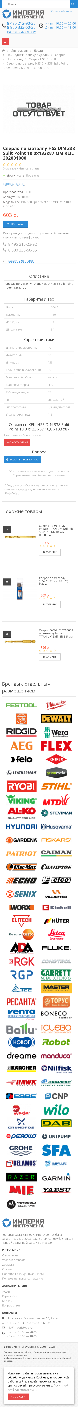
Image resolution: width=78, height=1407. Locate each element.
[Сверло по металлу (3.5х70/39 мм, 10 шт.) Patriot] (20, 589)
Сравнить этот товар (21, 260)
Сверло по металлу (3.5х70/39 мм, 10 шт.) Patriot (53, 581)
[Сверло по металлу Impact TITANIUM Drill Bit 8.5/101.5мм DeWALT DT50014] (20, 536)
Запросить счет (14, 184)
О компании (10, 1255)
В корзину (49, 552)
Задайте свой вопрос (23, 459)
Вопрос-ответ (11, 1305)
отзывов (10, 168)
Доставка (8, 1264)
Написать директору (21, 32)
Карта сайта (9, 1296)
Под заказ (17, 224)
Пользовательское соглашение (23, 1278)
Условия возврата (13, 1260)
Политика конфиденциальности (23, 1274)
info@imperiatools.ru (20, 1327)
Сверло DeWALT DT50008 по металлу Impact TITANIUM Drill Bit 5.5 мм (56, 633)
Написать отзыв (29, 168)
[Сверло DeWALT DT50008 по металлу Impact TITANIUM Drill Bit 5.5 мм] (20, 641)
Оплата (7, 1269)
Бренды (7, 1301)
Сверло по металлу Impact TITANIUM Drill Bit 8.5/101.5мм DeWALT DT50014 (56, 530)
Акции (6, 1291)
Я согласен (18, 1396)
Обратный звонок (62, 11)
